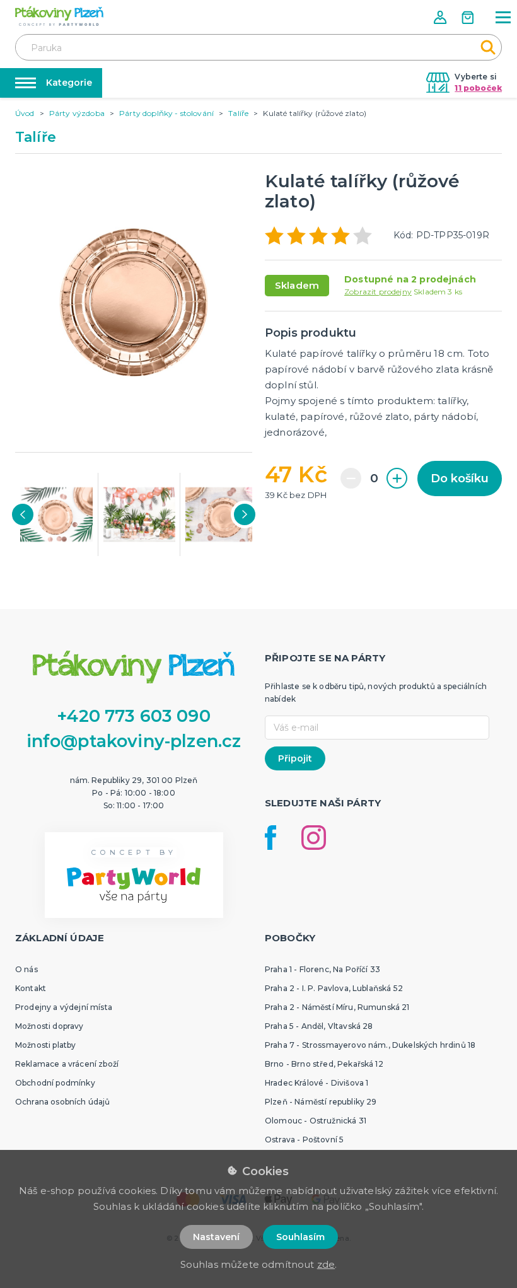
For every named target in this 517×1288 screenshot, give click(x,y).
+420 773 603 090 (134, 715)
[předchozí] (23, 514)
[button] (441, 17)
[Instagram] (313, 837)
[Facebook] (270, 837)
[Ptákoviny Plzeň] (59, 16)
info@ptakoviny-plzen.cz (133, 741)
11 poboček (478, 88)
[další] (244, 514)
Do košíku (460, 478)
